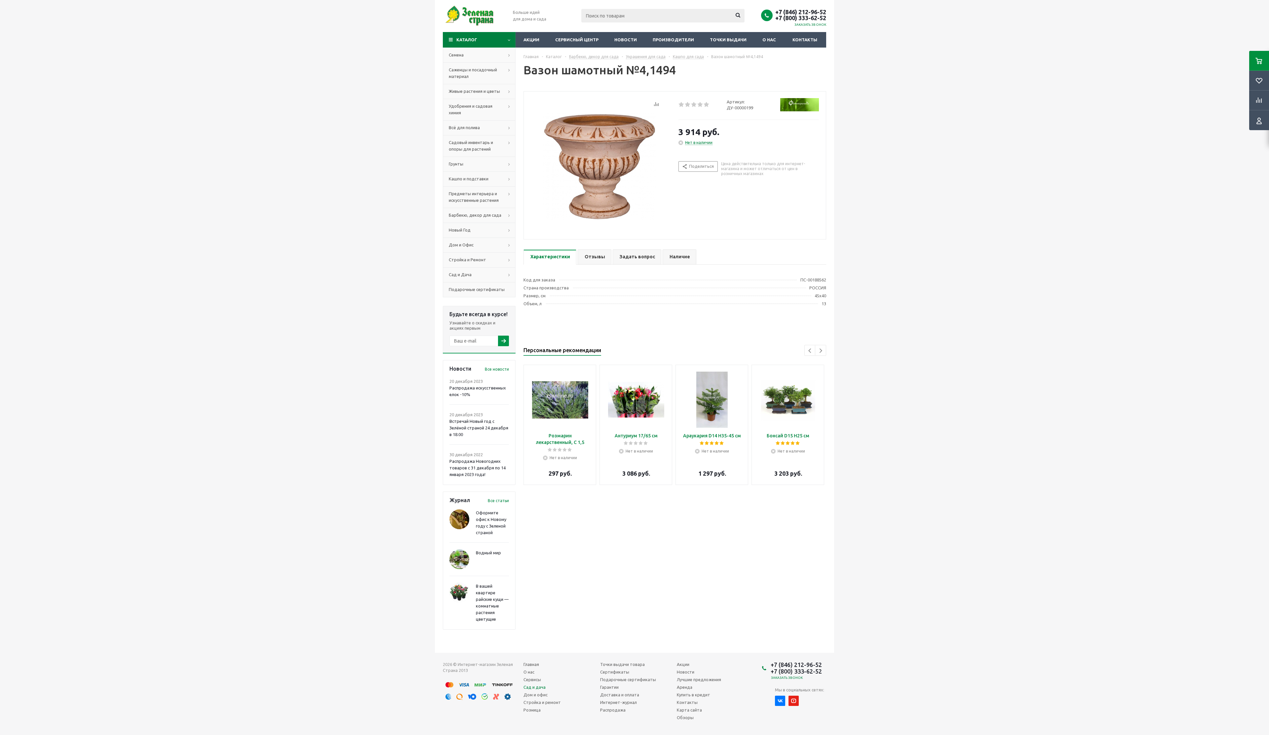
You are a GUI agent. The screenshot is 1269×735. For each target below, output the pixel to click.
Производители (673, 39)
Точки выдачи (728, 39)
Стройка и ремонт (542, 702)
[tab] (549, 257)
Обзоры (685, 717)
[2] (688, 104)
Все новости (497, 369)
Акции (531, 39)
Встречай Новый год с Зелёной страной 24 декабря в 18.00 (478, 428)
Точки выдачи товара (622, 664)
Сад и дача (534, 687)
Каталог (466, 39)
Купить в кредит (693, 694)
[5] (707, 104)
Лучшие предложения (699, 679)
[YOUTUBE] (793, 701)
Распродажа (613, 710)
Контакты (804, 39)
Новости (625, 39)
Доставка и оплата (619, 694)
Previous (810, 350)
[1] (681, 104)
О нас (769, 39)
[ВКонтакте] (780, 701)
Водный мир (488, 552)
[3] (694, 104)
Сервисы (532, 679)
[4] (700, 104)
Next (820, 350)
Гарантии (609, 687)
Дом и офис (535, 694)
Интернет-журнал (618, 702)
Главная (531, 664)
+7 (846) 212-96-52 (800, 12)
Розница (532, 710)
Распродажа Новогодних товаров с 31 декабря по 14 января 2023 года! (477, 468)
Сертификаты (614, 672)
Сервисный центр (576, 39)
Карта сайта (689, 710)
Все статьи (498, 500)
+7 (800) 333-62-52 (800, 18)
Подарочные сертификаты (628, 679)
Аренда (684, 687)
